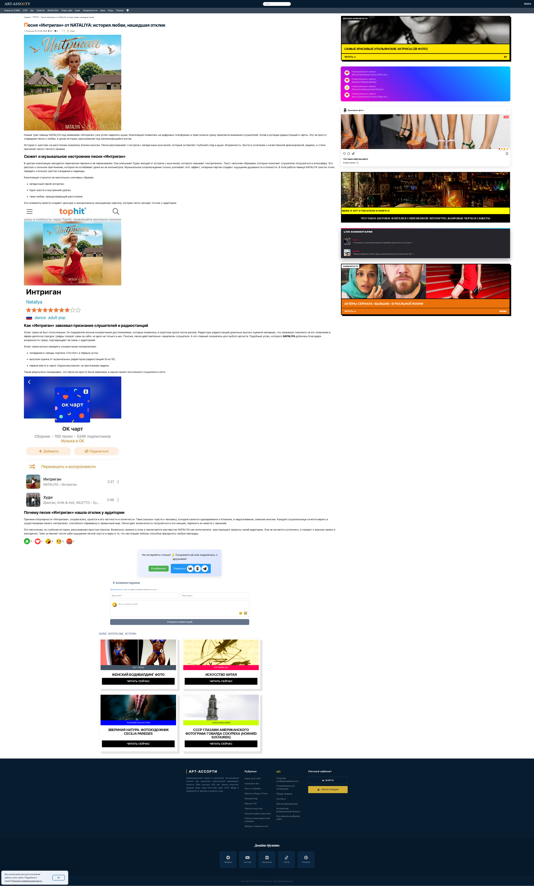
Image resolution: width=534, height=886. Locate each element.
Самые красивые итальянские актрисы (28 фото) (385, 48)
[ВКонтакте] (190, 568)
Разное (120, 10)
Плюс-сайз (66, 10)
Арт (32, 10)
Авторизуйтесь (116, 589)
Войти (527, 4)
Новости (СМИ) (12, 10)
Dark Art (41, 10)
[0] (27, 541)
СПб (25, 10)
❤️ (499, 149)
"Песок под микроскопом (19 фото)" (368, 89)
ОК (58, 878)
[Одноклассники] (197, 568)
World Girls (52, 10)
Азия (77, 10)
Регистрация (330, 789)
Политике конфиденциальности (26, 881)
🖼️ (245, 613)
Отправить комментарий (179, 622)
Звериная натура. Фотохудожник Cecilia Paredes (138, 731)
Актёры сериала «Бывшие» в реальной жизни (383, 303)
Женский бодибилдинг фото (138, 674)
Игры (110, 10)
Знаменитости (90, 10)
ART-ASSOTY (17, 4)
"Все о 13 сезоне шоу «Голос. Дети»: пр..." (370, 74)
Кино (102, 10)
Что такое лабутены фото (355, 159)
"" (383, 243)
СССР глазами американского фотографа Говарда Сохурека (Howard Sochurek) (221, 733)
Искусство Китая (221, 674)
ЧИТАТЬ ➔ (350, 56)
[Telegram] (204, 568)
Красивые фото (356, 110)
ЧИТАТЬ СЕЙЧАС (138, 681)
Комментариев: (350, 163)
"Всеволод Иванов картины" (364, 82)
